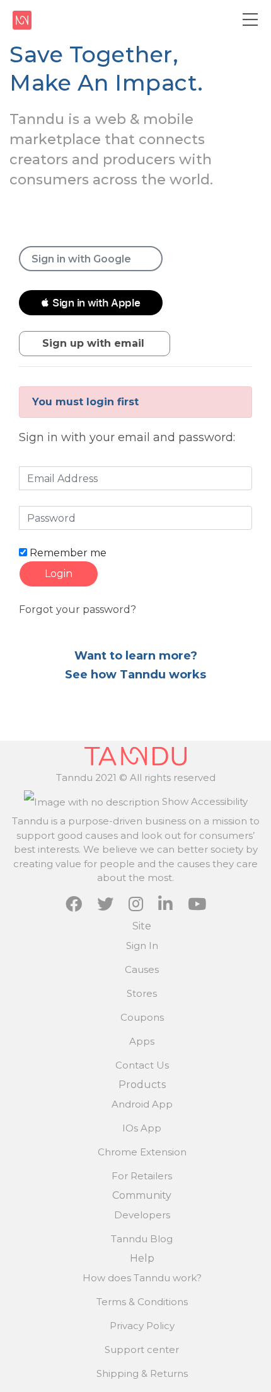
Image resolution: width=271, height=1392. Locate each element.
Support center (142, 1350)
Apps (141, 1041)
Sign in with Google (81, 259)
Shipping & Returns (142, 1373)
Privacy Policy (142, 1326)
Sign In (142, 945)
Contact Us (142, 1065)
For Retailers (142, 1176)
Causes (142, 969)
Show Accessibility (203, 801)
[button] (91, 302)
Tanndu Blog (142, 1239)
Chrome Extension (142, 1152)
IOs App (141, 1128)
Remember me (67, 553)
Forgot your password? (77, 609)
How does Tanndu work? (142, 1278)
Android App (142, 1104)
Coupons (142, 1017)
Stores (142, 993)
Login (58, 574)
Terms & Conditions (142, 1302)
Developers (142, 1215)
